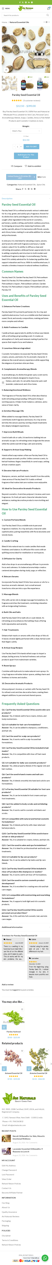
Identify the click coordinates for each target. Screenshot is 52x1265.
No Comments (31, 1143)
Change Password (9, 1170)
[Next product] (49, 22)
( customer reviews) (31, 100)
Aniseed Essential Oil (13, 1073)
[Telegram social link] (31, 2)
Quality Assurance (9, 1212)
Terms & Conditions (10, 1240)
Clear (27, 136)
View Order (6, 1179)
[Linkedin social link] (28, 2)
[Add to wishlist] (22, 1009)
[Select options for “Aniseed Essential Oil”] (4, 1068)
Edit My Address (9, 1165)
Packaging (6, 1221)
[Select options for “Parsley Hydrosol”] (4, 1027)
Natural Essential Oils (19, 22)
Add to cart (31, 146)
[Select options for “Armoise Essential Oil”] (29, 1068)
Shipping (5, 1225)
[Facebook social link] (20, 2)
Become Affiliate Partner (12, 1192)
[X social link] (22, 2)
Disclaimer (6, 1235)
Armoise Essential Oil (38, 1073)
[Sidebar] (3, 383)
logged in (16, 990)
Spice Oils (41, 184)
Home (4, 22)
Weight (25, 126)
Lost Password (8, 1174)
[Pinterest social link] (25, 2)
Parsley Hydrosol (14, 1032)
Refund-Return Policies (11, 1183)
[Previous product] (44, 22)
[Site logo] (26, 8)
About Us (6, 1207)
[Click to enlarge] (6, 70)
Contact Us (6, 1188)
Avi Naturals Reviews (10, 1216)
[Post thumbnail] (6, 1139)
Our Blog (5, 1203)
